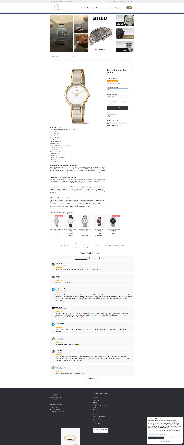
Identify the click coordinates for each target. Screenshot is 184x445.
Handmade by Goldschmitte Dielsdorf (102, 405)
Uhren (113, 75)
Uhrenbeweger (96, 418)
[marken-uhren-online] (125, 29)
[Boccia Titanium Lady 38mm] (84, 221)
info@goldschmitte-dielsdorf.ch (57, 411)
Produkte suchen (65, 245)
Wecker (95, 414)
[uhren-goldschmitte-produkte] (125, 16)
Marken (95, 409)
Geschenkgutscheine (119, 246)
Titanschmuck (96, 423)
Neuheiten (95, 397)
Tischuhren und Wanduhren (100, 416)
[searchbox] (62, 57)
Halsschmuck (96, 400)
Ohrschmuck (96, 404)
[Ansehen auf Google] (53, 264)
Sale (94, 421)
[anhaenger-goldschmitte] (125, 42)
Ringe (94, 398)
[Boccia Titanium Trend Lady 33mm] (70, 221)
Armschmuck (96, 402)
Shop (108, 75)
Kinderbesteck (96, 412)
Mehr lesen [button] (59, 300)
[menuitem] (131, 66)
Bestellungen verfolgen (86, 246)
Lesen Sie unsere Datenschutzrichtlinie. (157, 434)
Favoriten (97, 245)
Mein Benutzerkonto (76, 246)
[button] (130, 61)
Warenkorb (108, 245)
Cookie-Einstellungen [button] (165, 441)
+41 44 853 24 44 (68, 1)
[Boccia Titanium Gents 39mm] (99, 221)
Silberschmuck (96, 411)
